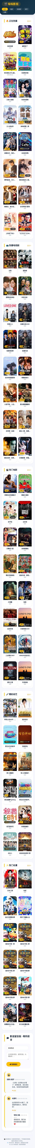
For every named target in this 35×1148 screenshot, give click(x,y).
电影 (11, 9)
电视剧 (19, 9)
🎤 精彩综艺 (11, 694)
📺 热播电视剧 (12, 245)
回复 (14, 1090)
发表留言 (14, 1064)
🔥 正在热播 (11, 21)
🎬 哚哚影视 (11, 4)
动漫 (5, 12)
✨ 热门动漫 (11, 865)
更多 (28, 21)
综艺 (26, 9)
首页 (5, 9)
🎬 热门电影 (11, 470)
